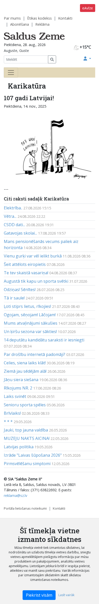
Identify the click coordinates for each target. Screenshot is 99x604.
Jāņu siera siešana (21, 379)
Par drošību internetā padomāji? (34, 354)
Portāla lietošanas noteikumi (25, 508)
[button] (87, 58)
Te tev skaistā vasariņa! (26, 273)
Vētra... (10, 216)
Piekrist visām (39, 595)
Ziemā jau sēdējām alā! (25, 371)
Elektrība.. (13, 208)
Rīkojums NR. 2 (18, 388)
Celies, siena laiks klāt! (25, 363)
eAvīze (87, 8)
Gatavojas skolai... (20, 233)
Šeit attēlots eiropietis (25, 264)
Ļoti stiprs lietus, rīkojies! (27, 306)
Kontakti (65, 18)
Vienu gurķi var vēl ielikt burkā (33, 256)
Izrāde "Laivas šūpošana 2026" (33, 455)
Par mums (12, 18)
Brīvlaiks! (12, 413)
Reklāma (42, 24)
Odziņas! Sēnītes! (20, 289)
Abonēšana (19, 24)
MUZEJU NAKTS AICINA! (27, 438)
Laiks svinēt (15, 396)
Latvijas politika (19, 447)
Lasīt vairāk (66, 595)
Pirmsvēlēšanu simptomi (27, 463)
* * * (8, 421)
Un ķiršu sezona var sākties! (30, 331)
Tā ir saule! (14, 298)
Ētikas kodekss (39, 18)
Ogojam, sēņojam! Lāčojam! (30, 315)
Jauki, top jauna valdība (26, 430)
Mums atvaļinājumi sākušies (30, 323)
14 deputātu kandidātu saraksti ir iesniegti (44, 340)
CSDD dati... (14, 224)
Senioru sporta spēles (25, 405)
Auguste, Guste (16, 50)
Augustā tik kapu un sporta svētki (36, 281)
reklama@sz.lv (15, 495)
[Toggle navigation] (11, 72)
